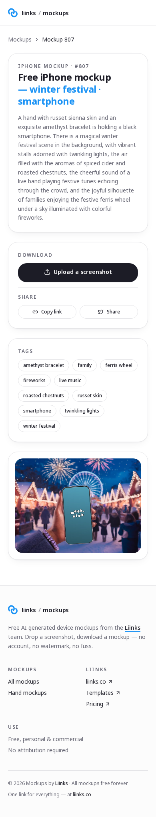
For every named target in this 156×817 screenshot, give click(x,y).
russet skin (90, 395)
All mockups (23, 681)
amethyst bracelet (43, 365)
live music (70, 380)
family (85, 365)
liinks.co (96, 681)
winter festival (39, 425)
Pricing (94, 704)
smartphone (37, 410)
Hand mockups (27, 692)
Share (113, 311)
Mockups (20, 39)
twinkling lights (82, 410)
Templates (100, 692)
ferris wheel (118, 365)
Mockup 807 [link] (58, 39)
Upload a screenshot (83, 272)
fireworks (34, 380)
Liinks (132, 627)
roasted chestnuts (43, 395)
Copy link (51, 311)
